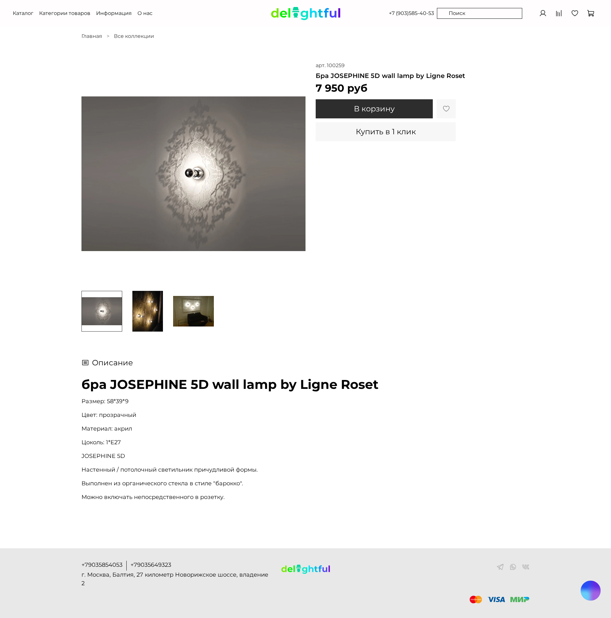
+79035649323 (150, 564)
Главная (91, 36)
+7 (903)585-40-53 (411, 13)
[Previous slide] (91, 173)
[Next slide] (295, 173)
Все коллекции (134, 36)
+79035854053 (102, 564)
